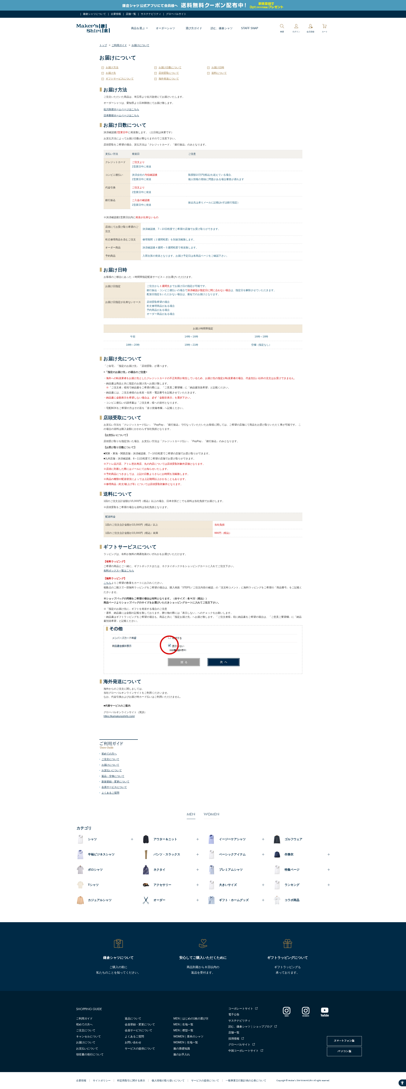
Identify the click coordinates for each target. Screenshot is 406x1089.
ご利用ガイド (84, 1018)
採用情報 (233, 1038)
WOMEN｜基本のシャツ (188, 1036)
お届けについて (110, 764)
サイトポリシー (102, 1080)
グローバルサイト (176, 13)
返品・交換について (113, 776)
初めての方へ (109, 753)
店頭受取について (169, 72)
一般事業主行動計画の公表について (246, 1080)
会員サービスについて (114, 787)
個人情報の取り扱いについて (168, 1080)
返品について (133, 1018)
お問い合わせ (133, 1042)
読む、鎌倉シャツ (222, 28)
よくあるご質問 (110, 792)
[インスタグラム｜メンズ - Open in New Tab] (286, 1011)
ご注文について (110, 759)
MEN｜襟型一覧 (183, 1030)
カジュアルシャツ (100, 900)
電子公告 (233, 1014)
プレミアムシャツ (231, 869)
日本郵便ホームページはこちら (121, 115)
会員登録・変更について (140, 1024)
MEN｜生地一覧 (183, 1024)
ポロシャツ (95, 869)
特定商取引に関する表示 (131, 1080)
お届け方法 (112, 67)
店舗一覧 (131, 13)
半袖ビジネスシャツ (101, 854)
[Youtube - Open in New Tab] (324, 1011)
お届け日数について (170, 67)
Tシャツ (93, 884)
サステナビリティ (151, 13)
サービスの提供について (140, 1048)
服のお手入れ (181, 1054)
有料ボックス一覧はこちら (119, 570)
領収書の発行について (90, 1054)
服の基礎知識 (181, 1048)
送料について (219, 72)
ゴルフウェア (293, 839)
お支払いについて (112, 770)
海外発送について (169, 78)
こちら (107, 582)
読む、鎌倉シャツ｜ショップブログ (250, 1026)
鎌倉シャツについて (94, 13)
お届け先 (111, 72)
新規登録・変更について (115, 781)
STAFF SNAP (249, 28)
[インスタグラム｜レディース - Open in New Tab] (305, 1011)
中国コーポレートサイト (243, 1050)
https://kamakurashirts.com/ (119, 716)
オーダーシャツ (165, 28)
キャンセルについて (88, 1036)
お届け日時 (217, 67)
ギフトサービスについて (120, 78)
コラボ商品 (292, 900)
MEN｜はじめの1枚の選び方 (190, 1018)
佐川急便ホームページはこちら (121, 109)
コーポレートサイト (240, 1008)
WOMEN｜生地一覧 (185, 1042)
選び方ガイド (194, 28)
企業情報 (116, 13)
